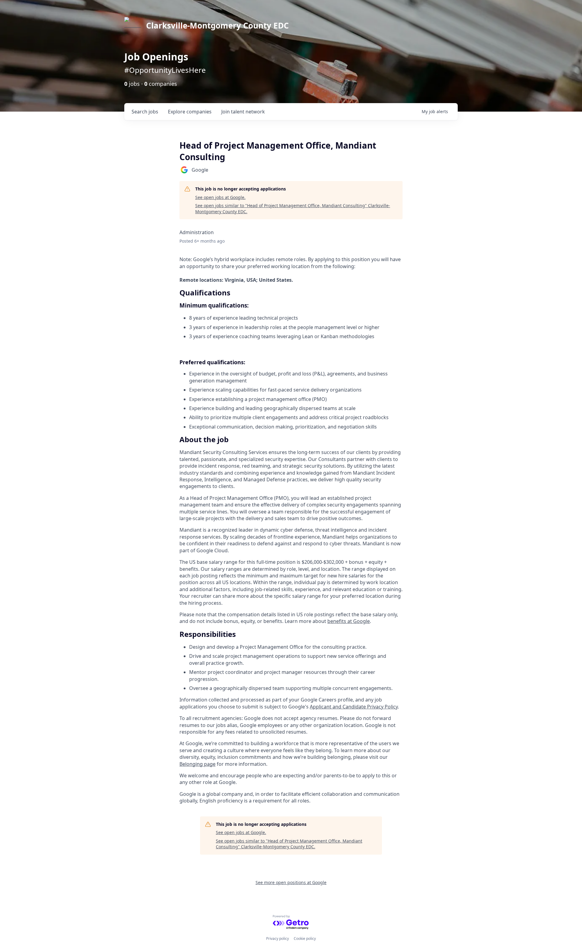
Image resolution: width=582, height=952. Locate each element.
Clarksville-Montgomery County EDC (217, 25)
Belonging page (197, 764)
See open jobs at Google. (220, 197)
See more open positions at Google (291, 882)
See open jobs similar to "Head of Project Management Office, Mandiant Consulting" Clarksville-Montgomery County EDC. (292, 208)
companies (190, 111)
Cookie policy (305, 938)
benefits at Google (348, 621)
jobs (145, 111)
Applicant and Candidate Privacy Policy (354, 706)
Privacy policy (277, 938)
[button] (291, 439)
